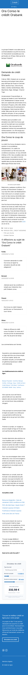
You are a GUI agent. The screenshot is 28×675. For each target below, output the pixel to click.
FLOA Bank (14, 385)
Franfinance (21, 385)
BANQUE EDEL (8, 230)
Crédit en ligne (8, 228)
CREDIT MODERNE (20, 230)
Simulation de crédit (10, 639)
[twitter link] (3, 650)
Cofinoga (9, 383)
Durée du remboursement (10, 579)
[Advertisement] (14, 33)
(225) (24, 221)
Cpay (14, 383)
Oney (14, 387)
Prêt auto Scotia (9, 233)
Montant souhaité (8, 573)
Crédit (14, 2)
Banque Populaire (7, 381)
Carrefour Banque (18, 381)
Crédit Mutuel (6, 385)
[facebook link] (6, 650)
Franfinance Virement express (11, 511)
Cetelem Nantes (9, 235)
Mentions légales (7, 661)
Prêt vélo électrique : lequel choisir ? (13, 505)
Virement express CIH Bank (11, 508)
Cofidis (4, 383)
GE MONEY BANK (7, 387)
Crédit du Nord (21, 383)
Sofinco (19, 387)
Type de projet (7, 567)
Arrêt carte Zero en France (10, 513)
